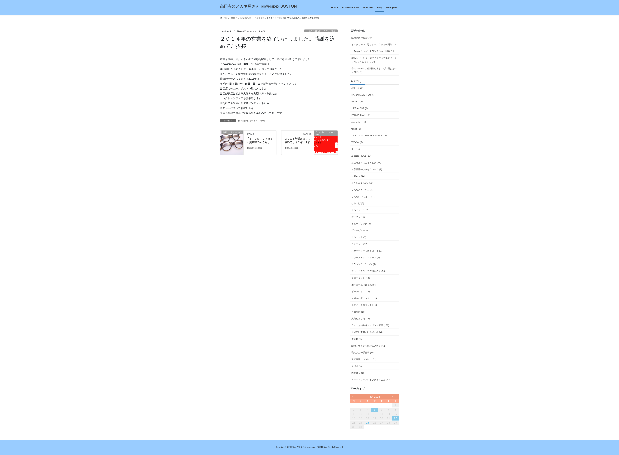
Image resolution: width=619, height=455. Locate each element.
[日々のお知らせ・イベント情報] (326, 142)
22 (395, 418)
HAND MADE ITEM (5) (362, 94)
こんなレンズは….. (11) (363, 196)
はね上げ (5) (357, 203)
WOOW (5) (357, 142)
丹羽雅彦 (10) (358, 311)
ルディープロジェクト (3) (364, 305)
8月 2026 (374, 396)
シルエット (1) (358, 237)
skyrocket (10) (358, 122)
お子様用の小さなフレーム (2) (366, 169)
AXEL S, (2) (357, 88)
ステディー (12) (359, 244)
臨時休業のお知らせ (361, 37)
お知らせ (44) (358, 176)
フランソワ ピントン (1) (363, 264)
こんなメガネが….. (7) (362, 189)
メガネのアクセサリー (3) (364, 298)
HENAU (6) (357, 101)
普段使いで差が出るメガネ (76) (367, 332)
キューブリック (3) (361, 223)
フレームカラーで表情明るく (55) (368, 271)
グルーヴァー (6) (359, 230)
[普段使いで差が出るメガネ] (231, 142)
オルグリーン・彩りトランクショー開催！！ (374, 44)
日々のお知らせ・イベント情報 (321, 31)
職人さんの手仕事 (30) (362, 352)
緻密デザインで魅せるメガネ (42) (368, 345)
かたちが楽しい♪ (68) (362, 183)
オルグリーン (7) (359, 210)
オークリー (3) (358, 217)
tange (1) (356, 128)
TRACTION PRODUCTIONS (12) (369, 135)
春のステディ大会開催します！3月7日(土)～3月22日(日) (374, 70)
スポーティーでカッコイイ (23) (367, 250)
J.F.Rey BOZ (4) (359, 108)
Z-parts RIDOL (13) (361, 156)
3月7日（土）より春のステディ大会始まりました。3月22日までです (374, 60)
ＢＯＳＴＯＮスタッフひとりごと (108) (371, 379)
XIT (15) (355, 149)
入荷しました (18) (360, 318)
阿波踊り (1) (357, 373)
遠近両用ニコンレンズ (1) (364, 359)
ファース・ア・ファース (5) (365, 257)
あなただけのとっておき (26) (366, 162)
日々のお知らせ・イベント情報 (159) (370, 325)
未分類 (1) (356, 339)
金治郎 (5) (356, 366)
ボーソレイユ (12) (360, 291)
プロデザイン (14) (360, 278)
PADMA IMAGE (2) (360, 115)
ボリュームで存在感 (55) (364, 284)
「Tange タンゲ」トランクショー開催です (372, 51)
